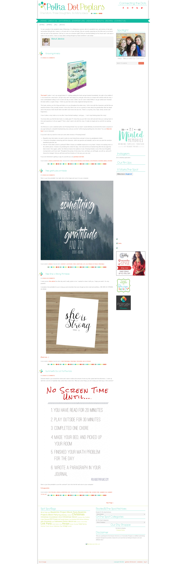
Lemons (79, 521)
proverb (79, 361)
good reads (86, 160)
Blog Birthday (62, 515)
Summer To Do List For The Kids (59, 371)
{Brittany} (49, 24)
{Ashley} (42, 24)
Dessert (47, 519)
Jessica (44, 57)
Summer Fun (103, 492)
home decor (68, 521)
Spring (85, 524)
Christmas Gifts (81, 517)
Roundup (76, 524)
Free (74, 264)
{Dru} (55, 24)
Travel (47, 526)
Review (110, 160)
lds (87, 264)
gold (53, 521)
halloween (58, 521)
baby (49, 512)
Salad (80, 524)
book (72, 160)
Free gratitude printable (56, 171)
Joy (84, 264)
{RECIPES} (109, 21)
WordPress (140, 562)
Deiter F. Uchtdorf (66, 264)
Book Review (78, 160)
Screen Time (95, 492)
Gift (78, 519)
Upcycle (51, 526)
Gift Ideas (86, 519)
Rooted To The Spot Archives (103, 512)
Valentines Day (58, 526)
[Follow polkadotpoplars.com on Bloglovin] (124, 175)
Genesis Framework (130, 562)
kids (75, 521)
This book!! (44, 95)
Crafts (42, 519)
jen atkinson (94, 160)
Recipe (65, 523)
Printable (101, 264)
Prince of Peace (93, 264)
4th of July (44, 512)
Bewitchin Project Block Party (64, 512)
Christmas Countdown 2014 (51, 517)
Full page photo (45, 488)
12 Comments (51, 375)
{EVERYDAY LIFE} (78, 21)
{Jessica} (62, 24)
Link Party (46, 523)
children (69, 515)
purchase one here (79, 156)
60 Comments (51, 175)
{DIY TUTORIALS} (64, 21)
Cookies (87, 517)
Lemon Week (84, 521)
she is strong (87, 361)
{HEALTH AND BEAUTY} (95, 21)
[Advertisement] (130, 95)
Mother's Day (59, 524)
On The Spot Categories (102, 520)
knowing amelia (102, 160)
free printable (65, 361)
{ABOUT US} (52, 21)
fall (59, 519)
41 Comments (51, 57)
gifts (42, 521)
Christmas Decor (70, 517)
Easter (55, 519)
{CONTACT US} (120, 21)
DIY (51, 519)
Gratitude (79, 264)
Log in (145, 562)
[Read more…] (45, 357)
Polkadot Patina (120, 530)
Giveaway (48, 521)
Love (53, 524)
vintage (65, 526)
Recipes (72, 524)
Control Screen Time (85, 492)
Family (62, 519)
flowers (67, 519)
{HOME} (43, 21)
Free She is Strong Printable (57, 274)
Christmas (78, 514)
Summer (43, 526)
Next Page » (109, 503)
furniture (74, 519)
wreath (70, 526)
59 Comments (51, 278)
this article (52, 281)
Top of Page (42, 562)
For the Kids (52, 492)
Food (70, 519)
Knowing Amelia (53, 53)
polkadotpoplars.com (57, 9)
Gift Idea (81, 519)
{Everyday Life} (57, 160)
